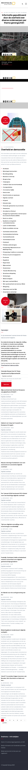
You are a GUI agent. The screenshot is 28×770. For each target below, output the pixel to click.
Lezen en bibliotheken (9, 225)
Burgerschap (7, 179)
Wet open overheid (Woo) (10, 281)
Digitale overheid (8, 197)
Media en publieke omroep (10, 228)
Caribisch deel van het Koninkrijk (12, 184)
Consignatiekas (7, 187)
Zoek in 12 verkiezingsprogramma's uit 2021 (13, 742)
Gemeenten (6, 208)
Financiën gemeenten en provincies (13, 205)
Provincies (6, 257)
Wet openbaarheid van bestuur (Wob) (14, 284)
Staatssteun (6, 268)
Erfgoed (5, 200)
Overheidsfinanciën (8, 236)
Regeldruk (6, 260)
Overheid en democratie (5, 120)
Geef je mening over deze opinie (10, 363)
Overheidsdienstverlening (10, 234)
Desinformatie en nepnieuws (11, 195)
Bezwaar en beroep (8, 176)
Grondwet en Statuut (9, 211)
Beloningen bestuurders (10, 171)
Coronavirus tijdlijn (8, 189)
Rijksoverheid (7, 265)
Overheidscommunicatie (10, 231)
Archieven (6, 168)
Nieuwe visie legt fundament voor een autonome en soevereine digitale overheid (13, 465)
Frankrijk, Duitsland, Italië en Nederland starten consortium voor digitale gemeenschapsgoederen (13, 559)
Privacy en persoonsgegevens (12, 254)
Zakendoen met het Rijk (10, 289)
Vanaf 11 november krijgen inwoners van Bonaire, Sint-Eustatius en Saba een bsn (14, 678)
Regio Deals (6, 262)
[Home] (8, 3)
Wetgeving (6, 286)
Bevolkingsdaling (8, 174)
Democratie (6, 192)
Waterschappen (7, 278)
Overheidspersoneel (9, 239)
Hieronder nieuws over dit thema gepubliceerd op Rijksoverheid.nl (10, 372)
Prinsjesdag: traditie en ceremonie (13, 252)
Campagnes (6, 181)
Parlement (6, 242)
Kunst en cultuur (7, 218)
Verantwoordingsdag (9, 273)
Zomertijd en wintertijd (9, 292)
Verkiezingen (6, 276)
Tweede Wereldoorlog (9, 270)
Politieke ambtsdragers (10, 244)
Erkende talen (7, 203)
